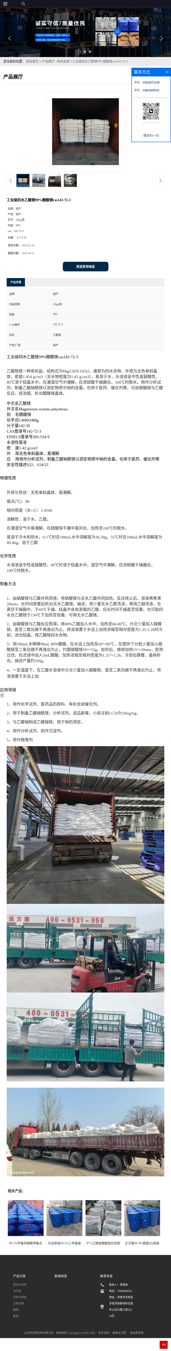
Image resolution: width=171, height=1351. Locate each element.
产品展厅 (48, 61)
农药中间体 (19, 1297)
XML (93, 1333)
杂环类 (17, 1291)
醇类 (15, 1309)
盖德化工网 (119, 1333)
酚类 (15, 1316)
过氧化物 (18, 1303)
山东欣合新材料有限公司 (38, 1333)
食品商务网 (136, 1333)
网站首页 (32, 61)
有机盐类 (63, 61)
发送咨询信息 (85, 266)
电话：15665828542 (120, 1291)
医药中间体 (19, 1284)
